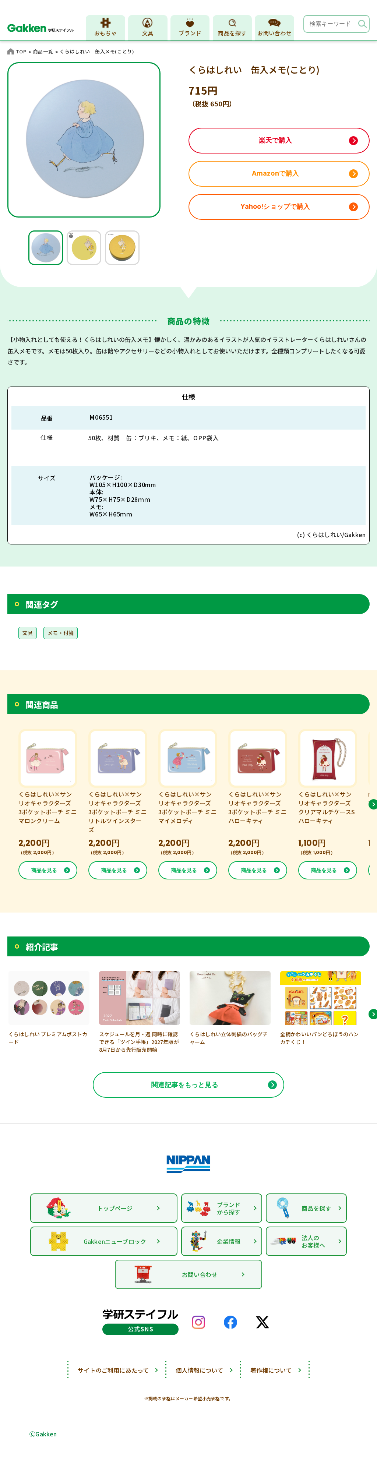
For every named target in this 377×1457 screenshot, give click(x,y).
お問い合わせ (274, 33)
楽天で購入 (275, 140)
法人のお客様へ (313, 1241)
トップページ (115, 1208)
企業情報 (229, 1241)
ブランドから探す (229, 1208)
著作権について (271, 1370)
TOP (21, 51)
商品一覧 (43, 51)
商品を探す (232, 33)
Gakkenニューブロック (115, 1241)
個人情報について (199, 1370)
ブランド (190, 33)
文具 (148, 33)
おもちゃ (105, 33)
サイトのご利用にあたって (113, 1370)
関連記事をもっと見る (184, 1085)
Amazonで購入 (275, 173)
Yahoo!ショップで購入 (275, 206)
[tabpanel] (45, 247)
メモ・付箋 (60, 632)
